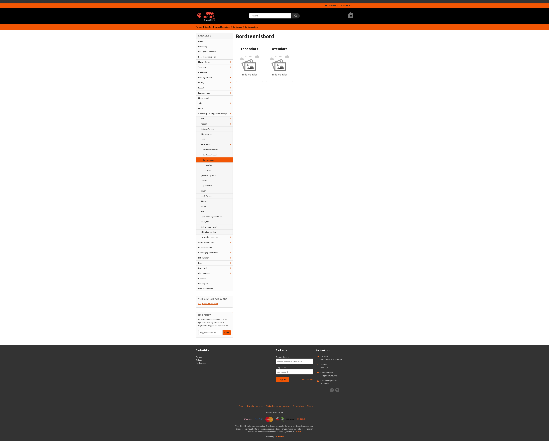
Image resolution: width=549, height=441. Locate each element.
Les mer (298, 431)
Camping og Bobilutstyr (208, 252)
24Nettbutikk (279, 437)
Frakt (241, 406)
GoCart (203, 191)
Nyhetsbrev (298, 406)
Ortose (203, 206)
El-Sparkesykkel (206, 186)
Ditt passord (281, 367)
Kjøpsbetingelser (254, 406)
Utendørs (208, 170)
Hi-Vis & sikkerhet (205, 247)
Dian (200, 263)
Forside (199, 27)
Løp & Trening (206, 196)
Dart (202, 119)
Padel (203, 139)
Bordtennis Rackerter (210, 150)
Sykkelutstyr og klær (208, 232)
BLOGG (201, 41)
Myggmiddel (203, 98)
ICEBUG (201, 87)
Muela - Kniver (204, 62)
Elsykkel (204, 180)
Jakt (200, 103)
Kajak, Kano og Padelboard (211, 216)
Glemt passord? (307, 379)
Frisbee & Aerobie (207, 129)
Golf (202, 211)
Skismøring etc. (206, 134)
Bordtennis (206, 144)
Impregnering (204, 93)
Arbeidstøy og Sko (206, 242)
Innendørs (208, 165)
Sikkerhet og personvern (278, 406)
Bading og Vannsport (209, 227)
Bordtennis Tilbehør (210, 155)
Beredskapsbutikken (207, 57)
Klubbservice (204, 273)
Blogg (310, 406)
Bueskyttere (205, 222)
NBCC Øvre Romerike (207, 51)
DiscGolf (204, 124)
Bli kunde (200, 360)
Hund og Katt (203, 283)
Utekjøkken (203, 72)
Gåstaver (204, 201)
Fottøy (201, 82)
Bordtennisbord (208, 160)
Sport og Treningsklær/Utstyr (212, 113)
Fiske (200, 108)
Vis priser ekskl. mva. (208, 303)
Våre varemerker (205, 288)
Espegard (202, 268)
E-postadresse (282, 357)
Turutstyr (202, 67)
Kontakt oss (201, 363)
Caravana (202, 278)
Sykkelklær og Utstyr (208, 175)
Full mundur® (203, 257)
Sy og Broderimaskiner (208, 237)
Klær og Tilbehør (205, 77)
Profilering (202, 46)
